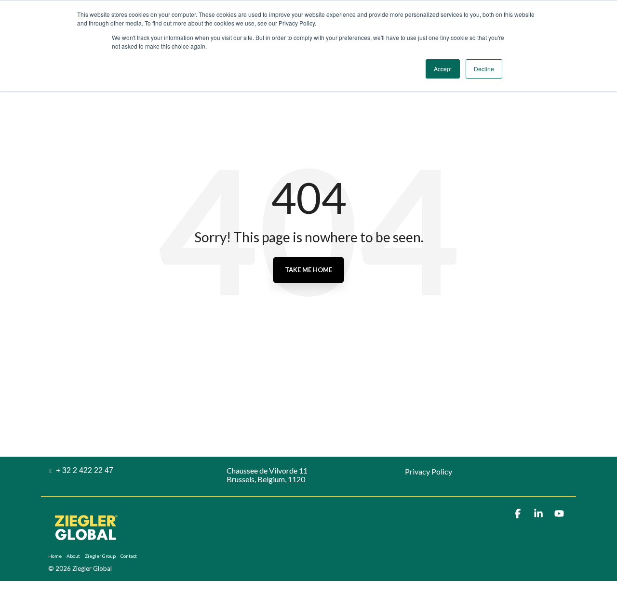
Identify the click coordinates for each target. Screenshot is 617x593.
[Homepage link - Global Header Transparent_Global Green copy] (85, 542)
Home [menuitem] (55, 556)
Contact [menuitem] (129, 556)
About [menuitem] (73, 556)
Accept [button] (443, 69)
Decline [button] (484, 69)
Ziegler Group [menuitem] (100, 556)
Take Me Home (308, 270)
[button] (518, 513)
